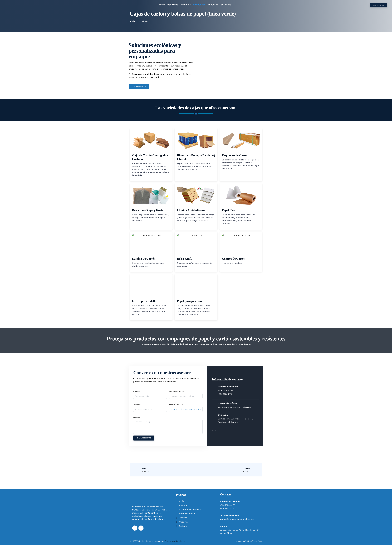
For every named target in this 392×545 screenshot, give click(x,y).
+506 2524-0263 (225, 390)
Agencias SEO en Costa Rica (249, 541)
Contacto (226, 5)
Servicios (186, 5)
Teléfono (137, 404)
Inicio (162, 5)
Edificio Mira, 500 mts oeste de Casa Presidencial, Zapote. (235, 420)
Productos (199, 5)
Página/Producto (176, 404)
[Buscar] (367, 5)
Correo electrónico (177, 391)
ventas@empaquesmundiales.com (235, 407)
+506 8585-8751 (225, 394)
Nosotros (172, 5)
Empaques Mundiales (174, 541)
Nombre (137, 391)
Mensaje (136, 417)
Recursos (213, 5)
